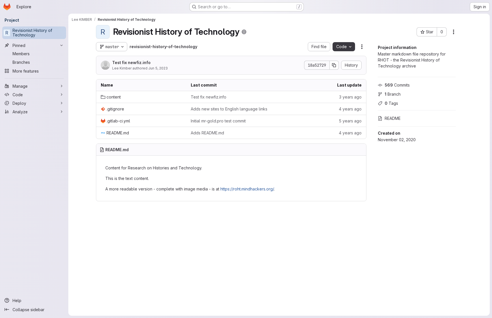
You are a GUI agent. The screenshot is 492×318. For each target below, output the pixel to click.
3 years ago (350, 97)
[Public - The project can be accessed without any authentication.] (244, 32)
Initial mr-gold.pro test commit (218, 120)
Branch (393, 94)
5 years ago (350, 120)
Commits (397, 85)
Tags (391, 103)
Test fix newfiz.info (131, 62)
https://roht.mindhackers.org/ (247, 188)
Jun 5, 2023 (158, 68)
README (393, 118)
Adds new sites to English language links (229, 108)
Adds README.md (207, 132)
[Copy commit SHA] (334, 65)
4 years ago (350, 108)
